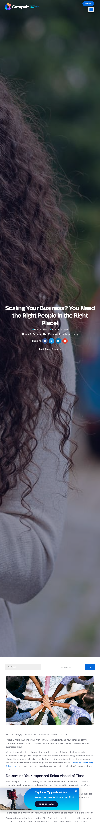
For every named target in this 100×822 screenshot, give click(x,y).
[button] (91, 9)
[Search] (90, 667)
